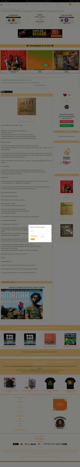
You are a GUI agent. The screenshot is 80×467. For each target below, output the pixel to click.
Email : (32, 230)
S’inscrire (32, 239)
